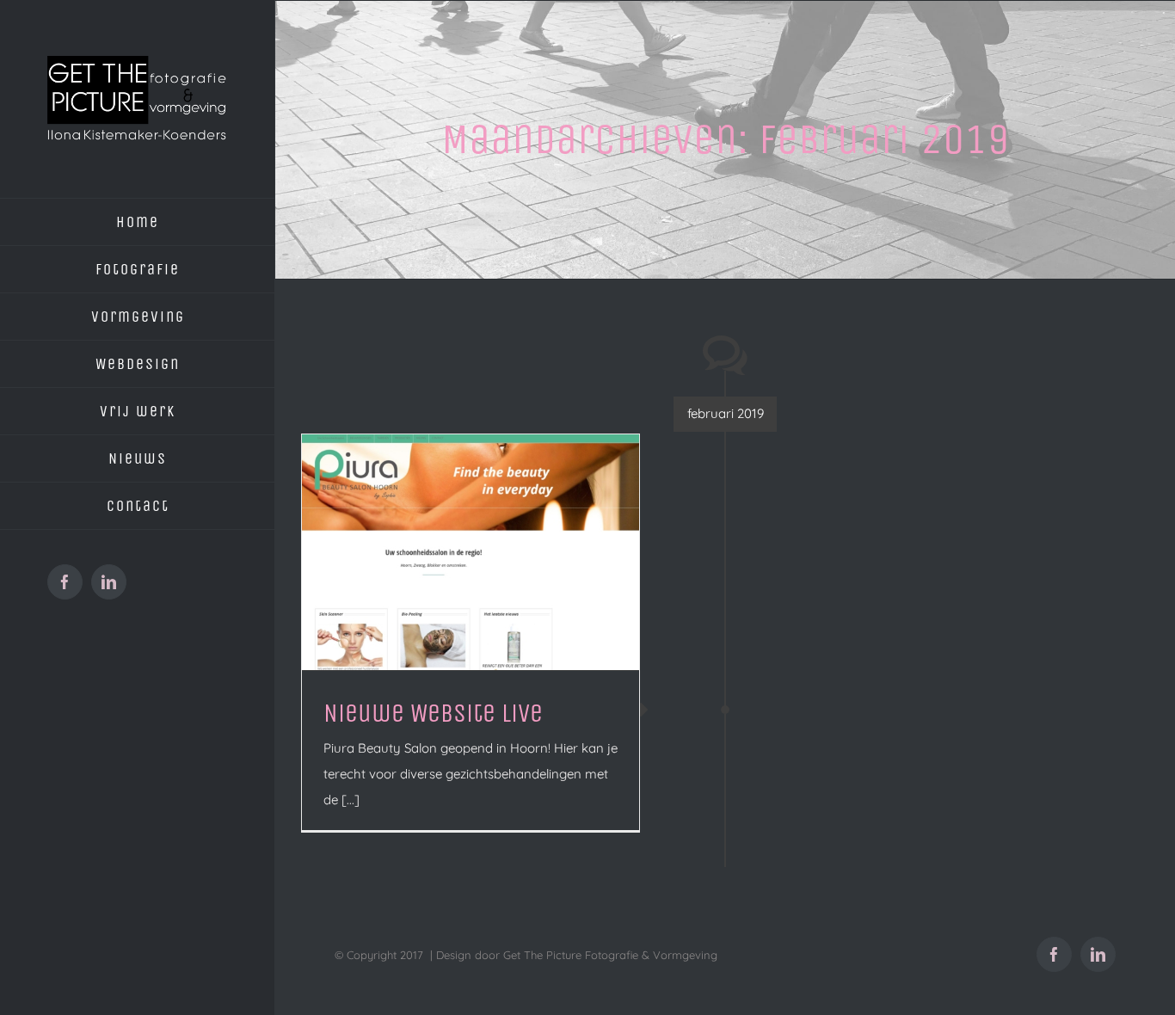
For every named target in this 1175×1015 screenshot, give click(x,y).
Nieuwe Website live (433, 713)
